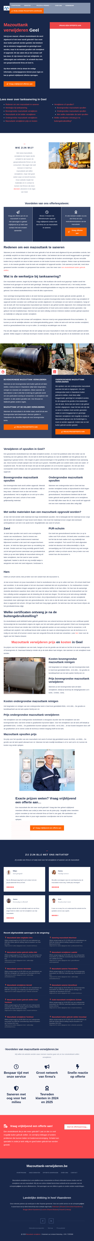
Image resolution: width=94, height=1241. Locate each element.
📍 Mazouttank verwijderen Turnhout (19, 1017)
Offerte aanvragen (50, 1172)
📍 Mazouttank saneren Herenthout (63, 985)
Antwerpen (55, 1206)
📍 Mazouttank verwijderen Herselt (18, 985)
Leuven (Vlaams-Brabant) (50, 1209)
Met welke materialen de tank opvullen (72, 114)
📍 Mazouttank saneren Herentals (18, 969)
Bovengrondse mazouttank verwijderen (21, 111)
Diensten (27, 5)
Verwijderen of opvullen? (64, 104)
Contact (74, 1172)
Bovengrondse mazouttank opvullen (71, 108)
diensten (17, 189)
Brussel (62, 1206)
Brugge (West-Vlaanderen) (31, 1209)
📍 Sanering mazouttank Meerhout (62, 938)
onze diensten (34, 1172)
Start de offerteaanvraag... (77, 1127)
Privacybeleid (61, 1228)
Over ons (58, 5)
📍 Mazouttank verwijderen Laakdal (63, 952)
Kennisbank (69, 5)
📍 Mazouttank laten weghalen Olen (19, 938)
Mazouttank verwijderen (33, 1234)
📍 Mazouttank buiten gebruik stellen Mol (21, 952)
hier (76, 633)
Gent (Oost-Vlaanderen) (74, 1206)
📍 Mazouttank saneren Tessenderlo (63, 969)
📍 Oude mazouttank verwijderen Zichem (65, 1000)
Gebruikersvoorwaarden (36, 1228)
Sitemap (50, 1228)
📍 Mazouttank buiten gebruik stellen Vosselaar (68, 1017)
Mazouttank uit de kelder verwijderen (20, 114)
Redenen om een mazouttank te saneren (22, 104)
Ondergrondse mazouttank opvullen (71, 111)
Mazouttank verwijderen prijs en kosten (21, 121)
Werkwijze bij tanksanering (16, 108)
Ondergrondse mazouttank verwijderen (21, 118)
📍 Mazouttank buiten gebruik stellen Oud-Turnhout (21, 1001)
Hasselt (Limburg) (65, 1209)
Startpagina (15, 5)
